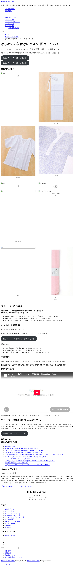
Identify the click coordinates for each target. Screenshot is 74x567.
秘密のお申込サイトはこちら (14, 434)
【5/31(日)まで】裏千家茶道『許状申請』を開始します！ (24, 452)
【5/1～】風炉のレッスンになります (17, 459)
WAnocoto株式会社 (33, 561)
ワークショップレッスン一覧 (15, 517)
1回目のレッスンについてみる (15, 58)
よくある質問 (9, 519)
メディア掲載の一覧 (11, 523)
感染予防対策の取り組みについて (16, 463)
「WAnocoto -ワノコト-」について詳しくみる (17, 486)
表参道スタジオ (13, 28)
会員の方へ (8, 11)
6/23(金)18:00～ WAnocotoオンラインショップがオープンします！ (27, 465)
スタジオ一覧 (9, 26)
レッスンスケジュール (12, 22)
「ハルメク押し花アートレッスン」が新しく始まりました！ (25, 457)
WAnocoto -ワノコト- (8, 2)
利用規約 (8, 525)
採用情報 (8, 553)
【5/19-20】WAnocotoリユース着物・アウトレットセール (24, 450)
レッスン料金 (9, 24)
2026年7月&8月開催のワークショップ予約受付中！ (22, 448)
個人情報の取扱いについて (14, 557)
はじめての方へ (10, 9)
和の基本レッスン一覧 (12, 515)
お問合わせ (8, 527)
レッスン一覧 (9, 20)
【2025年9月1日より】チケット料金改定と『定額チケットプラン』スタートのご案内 (34, 454)
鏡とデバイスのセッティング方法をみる (18, 339)
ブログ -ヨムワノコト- (12, 521)
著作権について (10, 555)
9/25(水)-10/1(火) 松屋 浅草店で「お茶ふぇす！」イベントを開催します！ (30, 461)
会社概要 (8, 551)
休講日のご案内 (10, 446)
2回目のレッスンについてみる (15, 63)
